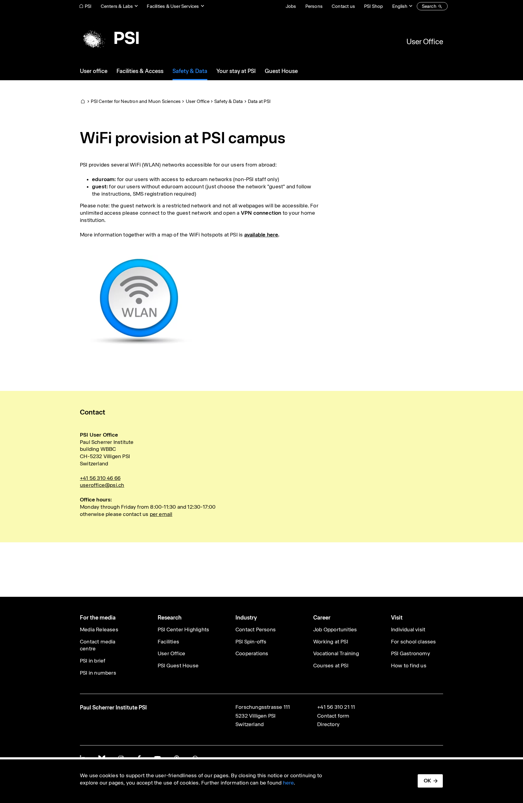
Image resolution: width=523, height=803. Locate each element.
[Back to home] (109, 38)
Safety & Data (228, 101)
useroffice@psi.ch (102, 485)
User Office (424, 41)
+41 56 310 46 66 (100, 478)
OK (427, 781)
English (399, 6)
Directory (328, 724)
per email (161, 514)
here (288, 783)
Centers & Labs (117, 6)
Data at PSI (259, 101)
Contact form (333, 716)
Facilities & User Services (173, 6)
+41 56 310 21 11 (336, 707)
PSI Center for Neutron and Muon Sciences (136, 101)
